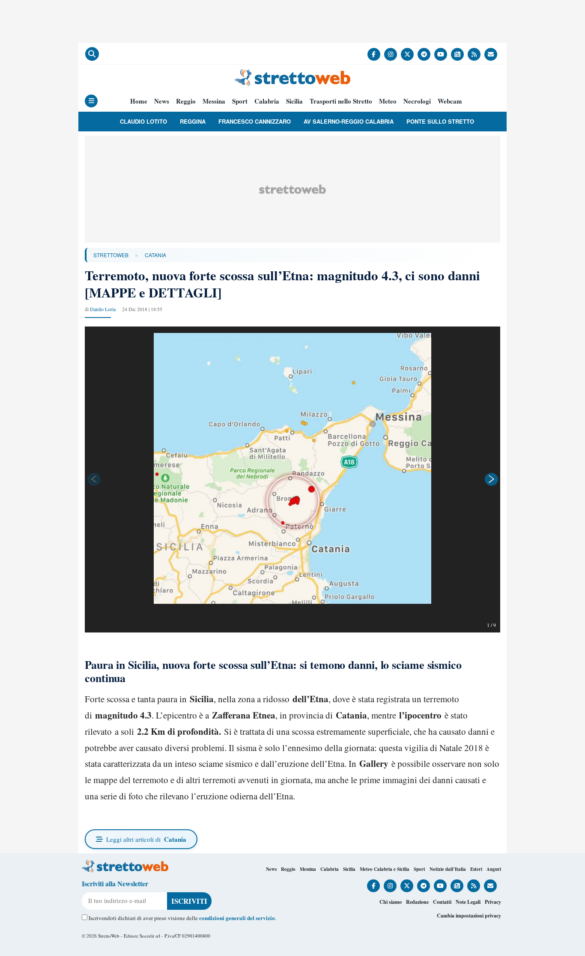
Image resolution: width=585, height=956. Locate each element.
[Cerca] (92, 54)
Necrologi (417, 101)
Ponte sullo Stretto (440, 121)
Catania (155, 254)
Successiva (491, 479)
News (161, 101)
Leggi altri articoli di (146, 839)
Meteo (388, 101)
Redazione (417, 902)
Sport (240, 101)
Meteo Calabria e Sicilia (384, 869)
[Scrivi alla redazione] (490, 54)
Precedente (93, 479)
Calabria (266, 101)
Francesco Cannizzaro (254, 121)
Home (138, 101)
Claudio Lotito (143, 121)
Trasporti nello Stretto (341, 101)
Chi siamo (390, 902)
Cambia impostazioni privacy (469, 915)
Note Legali (468, 902)
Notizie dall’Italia (448, 869)
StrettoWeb (110, 254)
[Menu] (91, 101)
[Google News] (457, 54)
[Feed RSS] (474, 54)
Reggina (193, 121)
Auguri (494, 869)
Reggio (186, 101)
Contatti (442, 902)
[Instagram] (390, 54)
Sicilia (294, 101)
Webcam (450, 101)
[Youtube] (440, 54)
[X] (407, 54)
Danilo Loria (103, 309)
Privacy (493, 902)
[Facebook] (373, 54)
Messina (214, 101)
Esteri (476, 869)
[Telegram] (424, 54)
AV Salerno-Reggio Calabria (349, 121)
